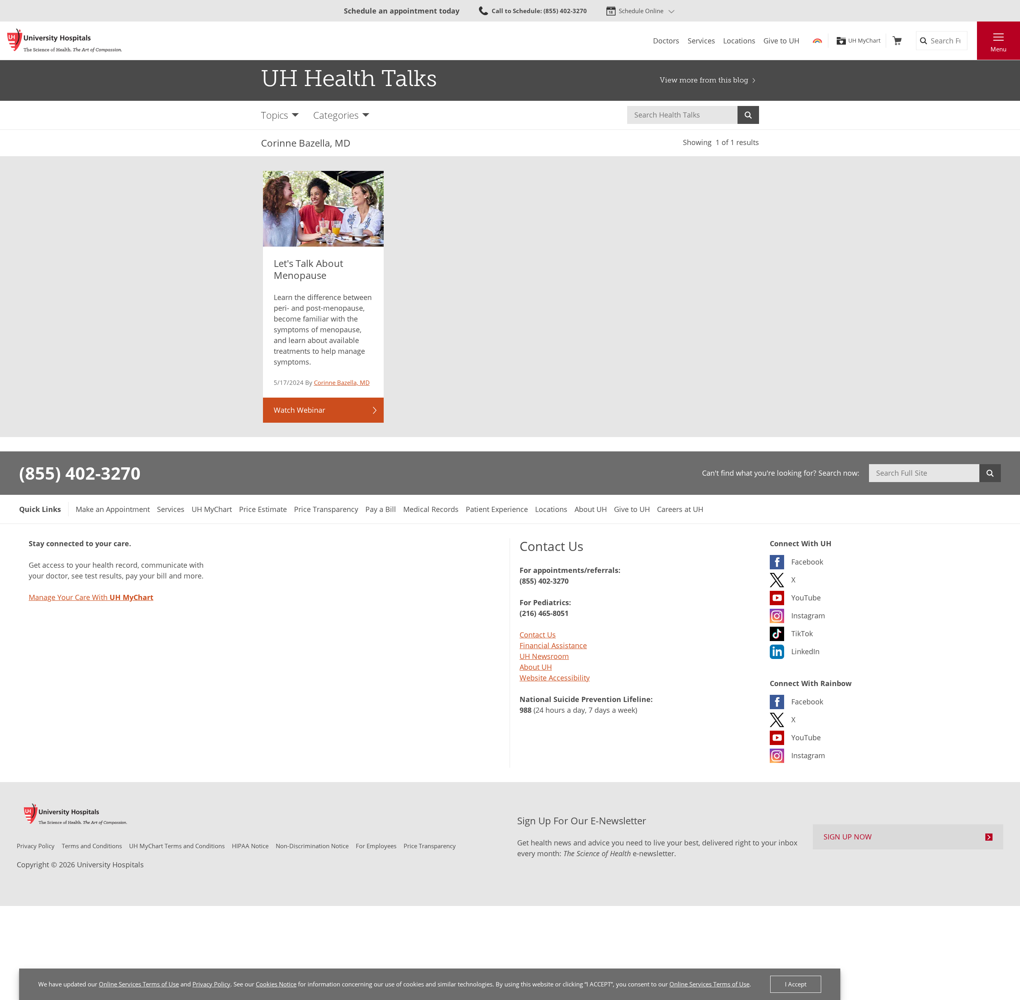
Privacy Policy (211, 984)
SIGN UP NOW (848, 836)
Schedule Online (641, 11)
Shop (897, 40)
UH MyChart (864, 40)
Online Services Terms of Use (139, 984)
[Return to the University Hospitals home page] (64, 41)
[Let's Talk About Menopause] (323, 209)
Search (748, 115)
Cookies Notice (276, 984)
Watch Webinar (299, 410)
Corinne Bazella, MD (342, 382)
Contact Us (538, 634)
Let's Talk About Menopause (308, 269)
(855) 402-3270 (80, 472)
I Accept (795, 984)
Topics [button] (274, 115)
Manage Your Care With (91, 597)
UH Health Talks (349, 78)
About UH (536, 667)
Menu (998, 49)
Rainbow (817, 40)
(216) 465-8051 (544, 613)
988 (526, 710)
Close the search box (972, 40)
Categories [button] (336, 115)
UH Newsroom (544, 656)
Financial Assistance (553, 645)
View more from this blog (704, 80)
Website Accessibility (555, 677)
